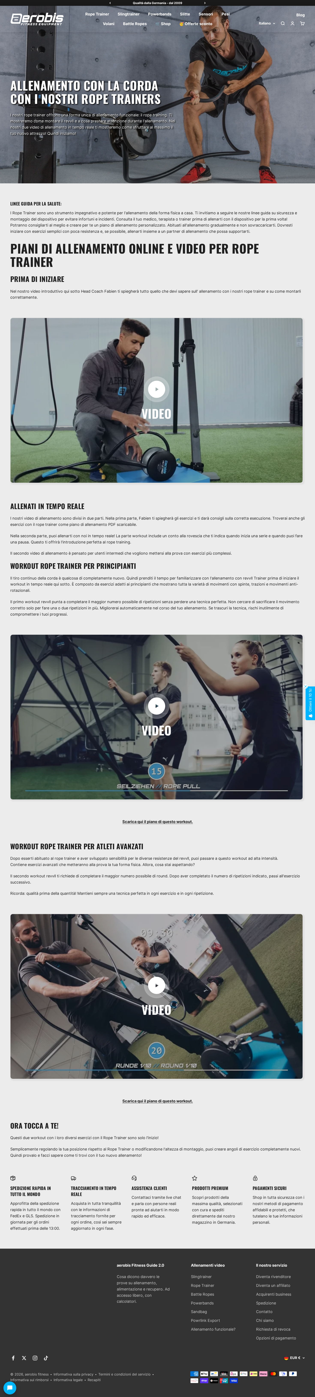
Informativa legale (68, 1380)
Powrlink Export (205, 1320)
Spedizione (266, 1303)
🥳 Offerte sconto (195, 23)
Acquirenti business (273, 1294)
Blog (300, 14)
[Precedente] (110, 3)
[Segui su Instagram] (35, 1358)
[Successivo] (205, 3)
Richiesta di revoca (273, 1329)
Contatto (264, 1311)
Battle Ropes (135, 23)
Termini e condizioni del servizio (124, 1374)
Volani (108, 23)
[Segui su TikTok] (46, 1358)
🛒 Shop (163, 23)
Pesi (226, 14)
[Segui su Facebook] (13, 1358)
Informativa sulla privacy (73, 1374)
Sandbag (199, 1311)
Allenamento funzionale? (213, 1329)
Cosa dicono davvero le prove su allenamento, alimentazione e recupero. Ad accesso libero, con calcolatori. (143, 1289)
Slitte (185, 14)
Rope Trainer (97, 14)
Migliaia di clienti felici (157, 3)
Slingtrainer (129, 14)
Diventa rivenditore (273, 1276)
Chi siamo (265, 1320)
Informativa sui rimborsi (29, 1380)
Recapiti (94, 1380)
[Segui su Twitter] (24, 1358)
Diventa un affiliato (273, 1285)
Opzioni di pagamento (276, 1338)
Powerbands (159, 14)
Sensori (206, 14)
